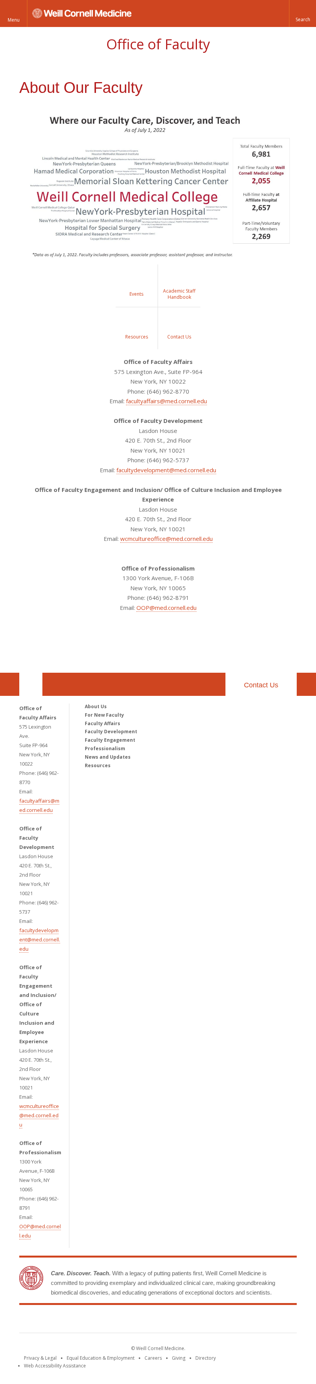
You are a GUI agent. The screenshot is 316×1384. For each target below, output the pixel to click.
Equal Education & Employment (100, 1358)
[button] (302, 13)
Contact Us (261, 685)
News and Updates (108, 757)
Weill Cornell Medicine (158, 1320)
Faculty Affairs (102, 723)
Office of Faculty (158, 44)
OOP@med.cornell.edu (166, 607)
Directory (205, 1358)
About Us (96, 706)
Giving (178, 1358)
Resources (98, 765)
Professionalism (105, 748)
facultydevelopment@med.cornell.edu (166, 470)
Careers (153, 1358)
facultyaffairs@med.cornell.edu (166, 401)
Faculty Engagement (110, 740)
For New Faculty (104, 715)
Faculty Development (111, 731)
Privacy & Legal (40, 1358)
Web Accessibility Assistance (55, 1365)
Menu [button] (14, 20)
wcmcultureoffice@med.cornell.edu (166, 538)
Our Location (30, 684)
